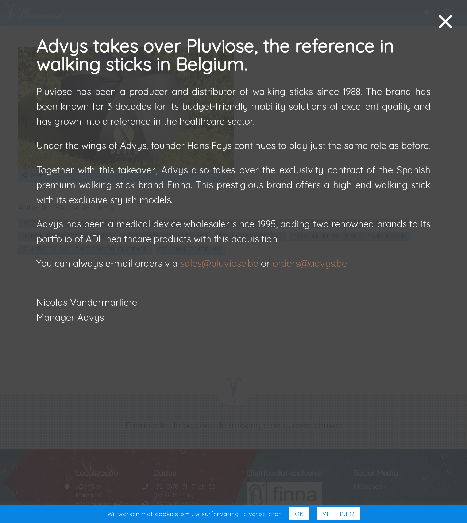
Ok (299, 514)
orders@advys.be (310, 263)
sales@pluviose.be (219, 263)
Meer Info (338, 514)
